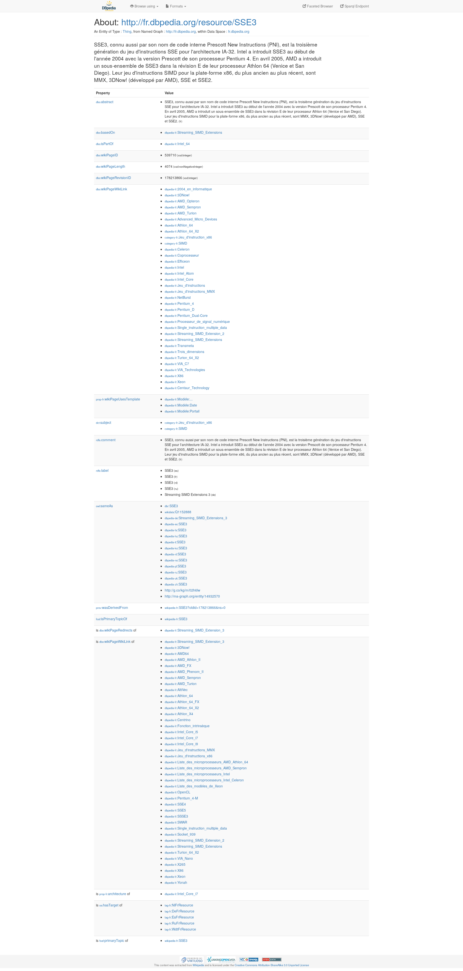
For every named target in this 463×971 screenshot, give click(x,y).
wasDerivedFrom (112, 607)
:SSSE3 (176, 816)
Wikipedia (198, 965)
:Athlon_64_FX (182, 701)
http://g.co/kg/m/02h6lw (182, 590)
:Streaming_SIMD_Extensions (193, 132)
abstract (104, 101)
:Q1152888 (178, 511)
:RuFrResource (179, 923)
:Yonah (176, 882)
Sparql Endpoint (356, 6)
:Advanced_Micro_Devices (191, 219)
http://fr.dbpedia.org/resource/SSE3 (189, 21)
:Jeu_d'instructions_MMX (190, 291)
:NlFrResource (179, 905)
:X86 (174, 375)
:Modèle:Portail (182, 411)
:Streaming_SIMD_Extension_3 (194, 630)
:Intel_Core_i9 (181, 743)
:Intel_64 (177, 143)
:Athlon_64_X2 (182, 231)
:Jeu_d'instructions (185, 285)
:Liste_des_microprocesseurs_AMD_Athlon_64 (206, 761)
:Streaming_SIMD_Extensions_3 (196, 517)
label (102, 470)
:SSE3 (171, 505)
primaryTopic (111, 940)
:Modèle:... (179, 399)
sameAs (104, 505)
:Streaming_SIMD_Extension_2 (194, 333)
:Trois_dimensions (184, 351)
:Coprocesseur (182, 255)
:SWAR (176, 822)
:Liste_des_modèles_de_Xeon (194, 786)
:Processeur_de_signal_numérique (197, 321)
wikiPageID (107, 155)
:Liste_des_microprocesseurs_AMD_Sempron (206, 767)
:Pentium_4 (179, 303)
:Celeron (177, 249)
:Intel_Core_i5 (181, 731)
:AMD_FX (178, 665)
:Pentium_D (179, 309)
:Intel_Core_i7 (181, 737)
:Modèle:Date (181, 405)
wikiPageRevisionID (113, 177)
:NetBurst (178, 297)
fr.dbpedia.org (238, 31)
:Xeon (175, 381)
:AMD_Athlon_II (182, 659)
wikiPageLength (110, 166)
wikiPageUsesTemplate (118, 399)
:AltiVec (176, 689)
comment (106, 439)
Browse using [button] (145, 6)
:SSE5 (175, 810)
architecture (112, 893)
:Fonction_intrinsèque (187, 725)
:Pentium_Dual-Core (186, 315)
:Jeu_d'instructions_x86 (188, 755)
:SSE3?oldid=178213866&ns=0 (195, 607)
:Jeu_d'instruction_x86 (188, 237)
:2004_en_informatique (188, 188)
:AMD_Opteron (182, 201)
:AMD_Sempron (183, 207)
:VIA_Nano (179, 858)
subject (103, 422)
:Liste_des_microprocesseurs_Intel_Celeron (204, 780)
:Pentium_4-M (181, 798)
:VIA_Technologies (185, 369)
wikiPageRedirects (115, 630)
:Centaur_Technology (187, 387)
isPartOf (104, 143)
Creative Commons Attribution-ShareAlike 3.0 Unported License (272, 965)
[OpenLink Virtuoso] (192, 959)
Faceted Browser (319, 6)
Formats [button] (176, 6)
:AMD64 (177, 653)
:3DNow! (177, 195)
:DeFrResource (179, 911)
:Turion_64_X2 (182, 357)
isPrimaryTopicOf (111, 618)
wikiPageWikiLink (111, 188)
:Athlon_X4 (179, 713)
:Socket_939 (180, 834)
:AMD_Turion (181, 213)
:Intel (174, 267)
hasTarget (108, 905)
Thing (127, 31)
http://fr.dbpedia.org (181, 31)
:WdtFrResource (180, 929)
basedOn (105, 132)
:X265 (175, 864)
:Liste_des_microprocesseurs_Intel (197, 773)
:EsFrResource (179, 917)
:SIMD (176, 243)
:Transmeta (179, 345)
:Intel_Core (179, 279)
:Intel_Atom (179, 273)
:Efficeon (177, 261)
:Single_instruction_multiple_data (196, 327)
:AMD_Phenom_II (184, 671)
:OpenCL (177, 792)
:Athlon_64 (179, 225)
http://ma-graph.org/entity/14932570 (192, 596)
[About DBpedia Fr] (108, 6)
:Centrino (178, 719)
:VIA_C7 (177, 363)
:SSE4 (175, 804)
